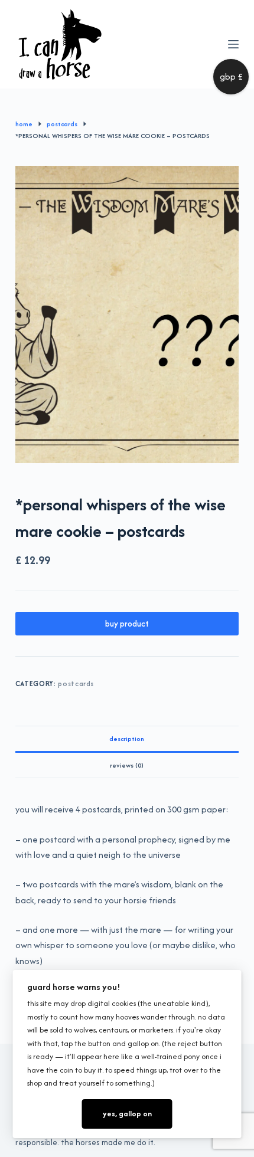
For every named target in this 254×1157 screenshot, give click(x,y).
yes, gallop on (127, 1113)
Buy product (127, 624)
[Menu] (233, 44)
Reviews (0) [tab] (127, 765)
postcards (76, 684)
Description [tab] (126, 738)
